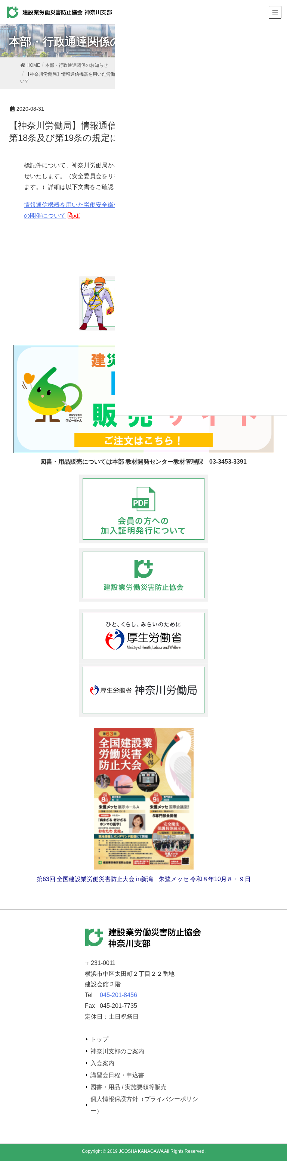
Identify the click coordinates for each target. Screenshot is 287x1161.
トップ (99, 1039)
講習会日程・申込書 (117, 1075)
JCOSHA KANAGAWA (141, 1151)
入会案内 (102, 1063)
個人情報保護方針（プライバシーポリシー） (144, 1105)
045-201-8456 (118, 995)
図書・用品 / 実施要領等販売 (128, 1087)
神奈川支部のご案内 (117, 1051)
